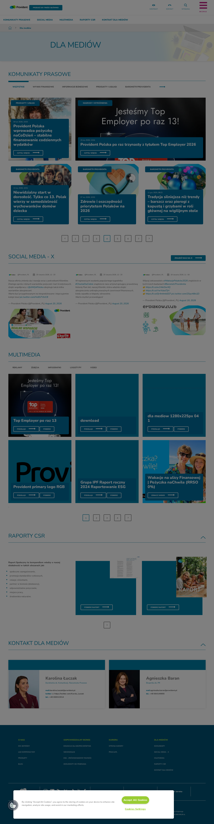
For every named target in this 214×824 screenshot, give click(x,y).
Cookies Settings (135, 809)
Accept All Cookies (135, 800)
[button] (13, 805)
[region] (93, 804)
